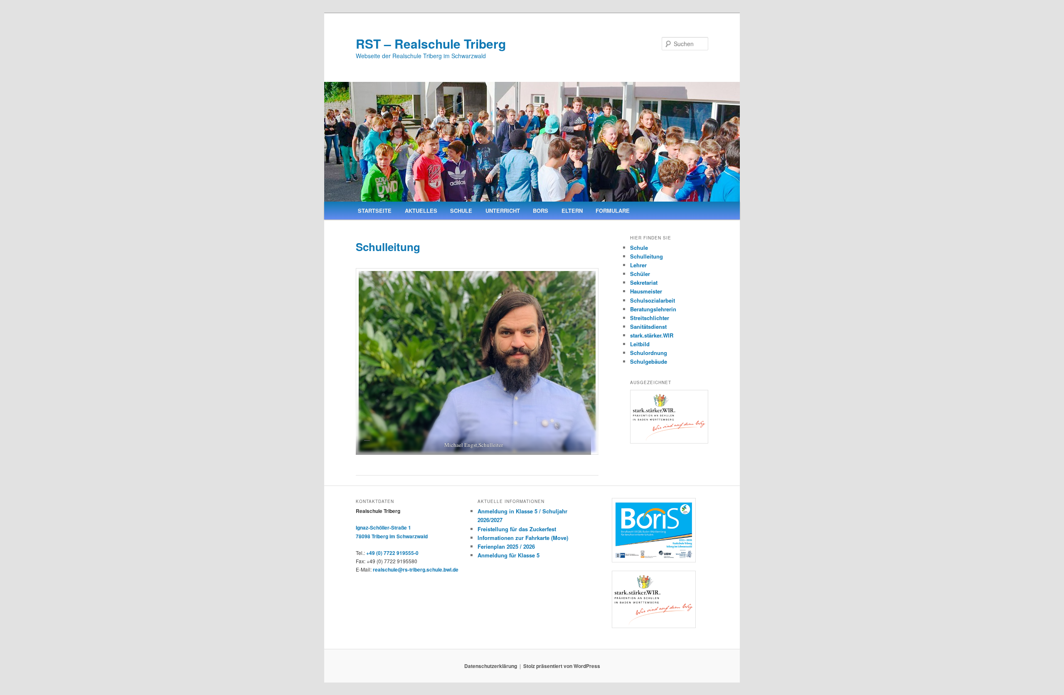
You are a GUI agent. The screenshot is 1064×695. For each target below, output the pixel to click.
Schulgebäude (648, 361)
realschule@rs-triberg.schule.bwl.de (415, 569)
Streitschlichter (649, 318)
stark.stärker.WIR (651, 335)
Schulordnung (648, 353)
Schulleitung (646, 256)
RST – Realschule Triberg (431, 43)
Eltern (572, 210)
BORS (540, 210)
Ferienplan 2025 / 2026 (506, 546)
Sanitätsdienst (648, 326)
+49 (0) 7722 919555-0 (392, 553)
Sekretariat (644, 282)
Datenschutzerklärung (490, 666)
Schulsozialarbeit (652, 300)
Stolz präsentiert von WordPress (561, 666)
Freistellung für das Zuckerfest (517, 529)
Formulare (613, 210)
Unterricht (502, 210)
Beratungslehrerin (653, 309)
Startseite (375, 210)
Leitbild (640, 344)
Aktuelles (421, 210)
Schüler (640, 274)
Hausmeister (646, 291)
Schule (461, 210)
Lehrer (638, 265)
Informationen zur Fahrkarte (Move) (523, 538)
